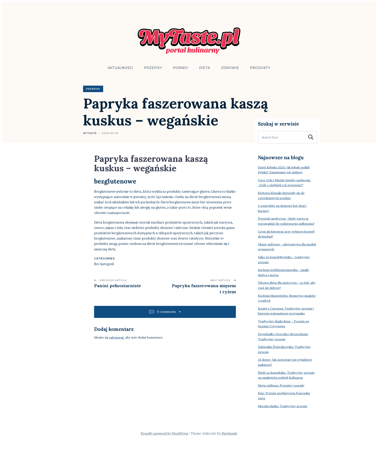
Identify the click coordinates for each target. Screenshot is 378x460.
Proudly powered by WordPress (164, 433)
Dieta (204, 68)
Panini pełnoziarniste (117, 285)
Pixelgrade (229, 433)
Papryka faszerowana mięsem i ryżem (204, 288)
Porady (180, 68)
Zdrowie (230, 68)
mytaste (90, 133)
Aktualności (120, 68)
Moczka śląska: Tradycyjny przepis (282, 406)
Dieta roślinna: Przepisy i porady (281, 385)
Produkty (260, 68)
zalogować (116, 337)
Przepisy (153, 68)
